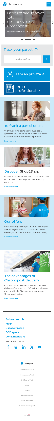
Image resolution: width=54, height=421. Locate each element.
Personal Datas (27, 395)
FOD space (12, 332)
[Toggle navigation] (49, 4)
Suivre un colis (15, 319)
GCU (27, 385)
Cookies (27, 390)
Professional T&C (27, 370)
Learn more (11, 141)
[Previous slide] (3, 22)
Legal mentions (15, 336)
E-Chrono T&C (27, 380)
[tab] (22, 39)
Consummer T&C (27, 375)
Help (9, 323)
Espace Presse (15, 328)
